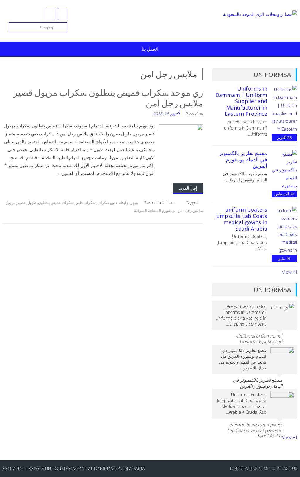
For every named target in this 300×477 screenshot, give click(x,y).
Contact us (284, 468)
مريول (11, 202)
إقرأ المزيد (188, 188)
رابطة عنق (119, 202)
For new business (249, 468)
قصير (21, 202)
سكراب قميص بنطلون (56, 202)
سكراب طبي (85, 202)
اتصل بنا (150, 48)
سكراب (103, 202)
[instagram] (50, 14)
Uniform (169, 202)
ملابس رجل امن (190, 210)
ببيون (134, 202)
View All (289, 272)
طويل (31, 202)
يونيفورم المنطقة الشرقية (155, 210)
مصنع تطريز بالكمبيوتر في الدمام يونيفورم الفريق (243, 159)
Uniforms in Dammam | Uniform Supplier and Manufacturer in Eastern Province (241, 101)
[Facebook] (62, 14)
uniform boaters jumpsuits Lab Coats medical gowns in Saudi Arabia (241, 219)
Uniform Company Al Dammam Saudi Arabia (95, 468)
